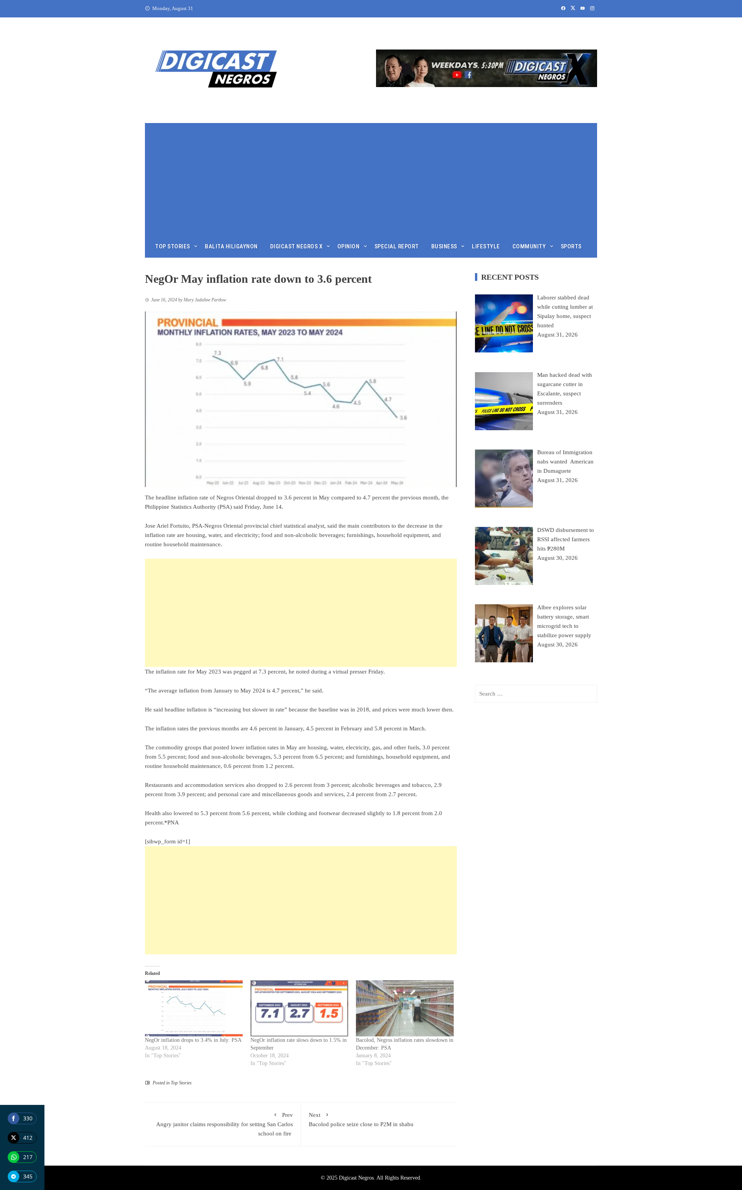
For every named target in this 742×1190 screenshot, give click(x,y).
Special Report (396, 246)
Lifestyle (486, 246)
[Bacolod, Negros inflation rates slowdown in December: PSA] (405, 1008)
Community (529, 246)
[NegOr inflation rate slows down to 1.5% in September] (299, 1008)
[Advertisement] (371, 177)
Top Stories (172, 246)
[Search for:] (536, 694)
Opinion (348, 246)
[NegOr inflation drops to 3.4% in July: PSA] (194, 1008)
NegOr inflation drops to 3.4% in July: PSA (193, 1040)
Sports (571, 246)
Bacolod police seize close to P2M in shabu (362, 1119)
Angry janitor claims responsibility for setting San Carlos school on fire (224, 1124)
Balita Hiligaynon (231, 246)
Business (444, 246)
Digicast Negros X (296, 246)
